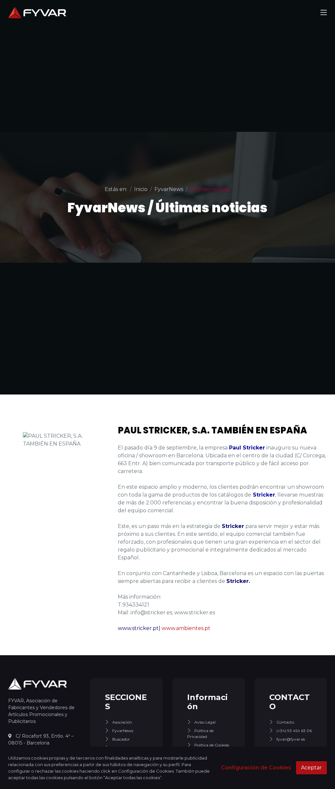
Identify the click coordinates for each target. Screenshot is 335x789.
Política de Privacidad (200, 733)
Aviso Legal (205, 722)
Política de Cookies (211, 745)
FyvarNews (122, 730)
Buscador (121, 739)
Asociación (122, 722)
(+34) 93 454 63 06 (294, 730)
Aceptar (311, 767)
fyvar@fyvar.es (290, 739)
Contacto (285, 722)
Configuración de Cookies (256, 767)
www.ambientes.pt (186, 628)
